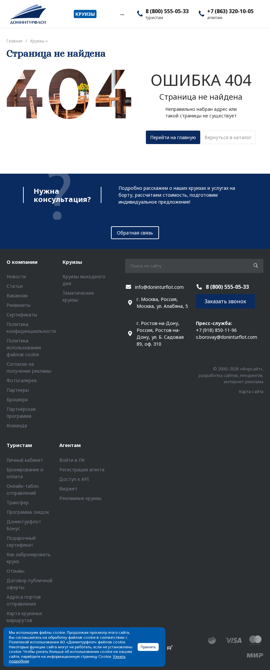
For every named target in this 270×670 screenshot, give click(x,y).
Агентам (70, 445)
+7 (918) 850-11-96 (216, 330)
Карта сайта (251, 391)
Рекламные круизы (80, 498)
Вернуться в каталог (228, 137)
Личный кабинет (25, 460)
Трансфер (18, 502)
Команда (17, 425)
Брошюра (17, 399)
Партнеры (18, 390)
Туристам (19, 445)
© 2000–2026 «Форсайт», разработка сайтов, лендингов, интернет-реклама (231, 375)
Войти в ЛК (72, 460)
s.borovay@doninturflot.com (226, 337)
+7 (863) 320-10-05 (230, 11)
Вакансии (17, 295)
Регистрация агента (81, 469)
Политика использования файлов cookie (24, 347)
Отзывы (15, 571)
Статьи (15, 286)
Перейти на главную (173, 137)
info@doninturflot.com (159, 287)
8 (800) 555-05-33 (167, 11)
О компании (22, 262)
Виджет (68, 488)
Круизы (72, 262)
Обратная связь (135, 233)
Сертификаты (22, 314)
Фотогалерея (22, 380)
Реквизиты (19, 305)
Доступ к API (74, 479)
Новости (16, 276)
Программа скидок (28, 512)
